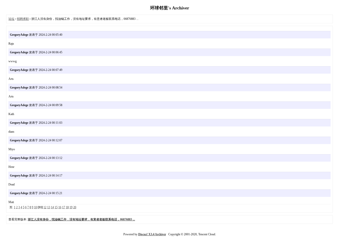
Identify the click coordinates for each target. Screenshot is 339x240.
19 (70, 207)
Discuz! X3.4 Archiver (152, 234)
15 (56, 207)
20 (74, 207)
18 (67, 207)
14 (52, 207)
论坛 (11, 19)
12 (44, 207)
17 (63, 207)
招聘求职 (23, 19)
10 (35, 207)
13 (48, 207)
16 (59, 207)
